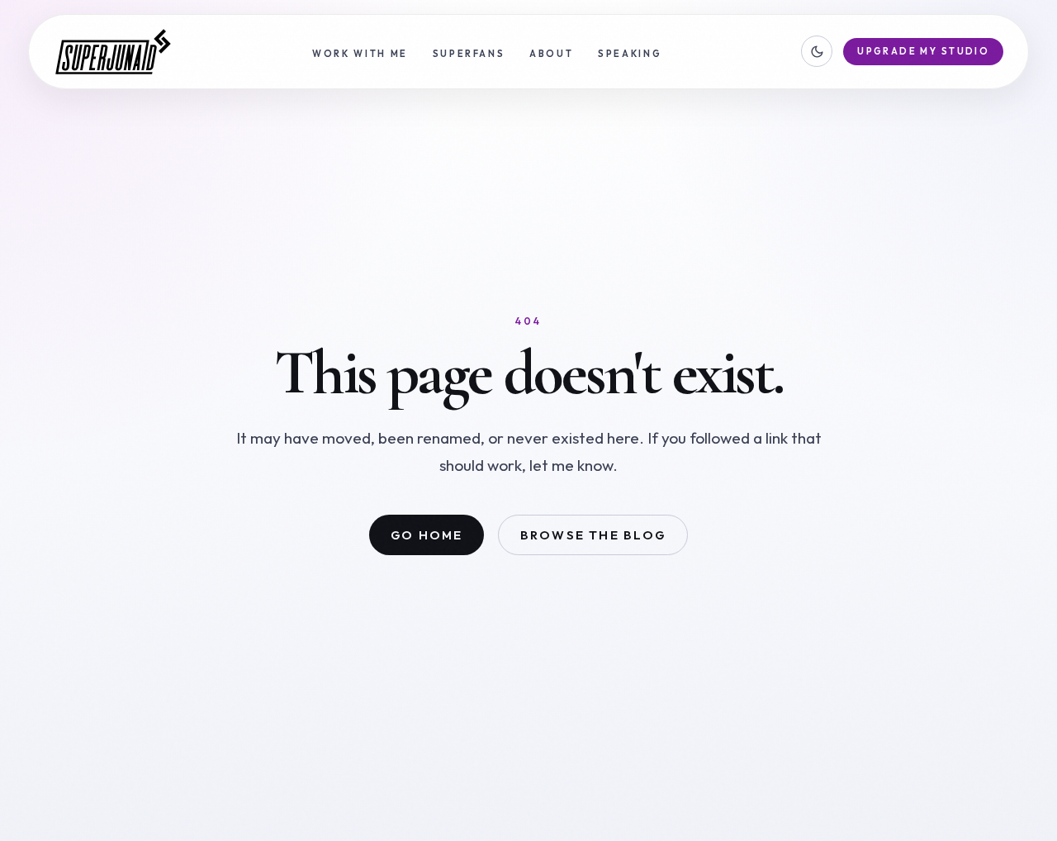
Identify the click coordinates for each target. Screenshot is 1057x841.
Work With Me (360, 53)
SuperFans (469, 53)
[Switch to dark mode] (816, 51)
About (551, 53)
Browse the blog (593, 535)
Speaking (629, 53)
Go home (427, 535)
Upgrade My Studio (923, 51)
